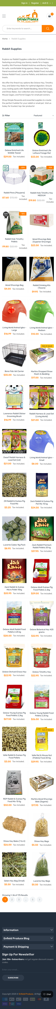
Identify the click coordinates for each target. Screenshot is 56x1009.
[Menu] (5, 16)
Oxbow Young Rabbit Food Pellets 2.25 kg (42, 714)
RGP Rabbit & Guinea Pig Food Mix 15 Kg (14, 800)
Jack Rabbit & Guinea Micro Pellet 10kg (14, 588)
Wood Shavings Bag (14, 285)
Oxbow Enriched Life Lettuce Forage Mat (41, 151)
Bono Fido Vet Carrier (14, 371)
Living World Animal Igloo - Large (14, 328)
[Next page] (39, 899)
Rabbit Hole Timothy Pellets (14, 240)
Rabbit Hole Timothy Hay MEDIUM (41, 194)
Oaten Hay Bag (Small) (14, 881)
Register (35, 3)
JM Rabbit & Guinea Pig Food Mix (14, 502)
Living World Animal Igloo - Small (42, 458)
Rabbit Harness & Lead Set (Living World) (41, 415)
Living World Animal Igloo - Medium (42, 329)
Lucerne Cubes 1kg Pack (14, 545)
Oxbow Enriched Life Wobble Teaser (14, 151)
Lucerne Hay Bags (41, 881)
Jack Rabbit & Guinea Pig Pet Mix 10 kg (41, 502)
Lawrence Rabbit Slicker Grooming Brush (14, 414)
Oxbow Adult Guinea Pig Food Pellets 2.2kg (42, 588)
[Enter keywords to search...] (48, 28)
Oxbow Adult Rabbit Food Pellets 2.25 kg (14, 630)
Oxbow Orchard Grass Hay (14, 672)
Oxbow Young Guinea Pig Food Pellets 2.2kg (14, 714)
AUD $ (45, 3)
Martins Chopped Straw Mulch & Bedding (41, 372)
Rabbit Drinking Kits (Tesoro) (41, 286)
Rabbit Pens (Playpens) (14, 193)
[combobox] (22, 28)
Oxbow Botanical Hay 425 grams (41, 630)
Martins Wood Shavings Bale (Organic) (41, 800)
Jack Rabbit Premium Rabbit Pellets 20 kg (41, 546)
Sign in (24, 3)
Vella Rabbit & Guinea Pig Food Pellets (14, 756)
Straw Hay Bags (41, 841)
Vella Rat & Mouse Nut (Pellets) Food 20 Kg (42, 756)
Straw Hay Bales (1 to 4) (14, 841)
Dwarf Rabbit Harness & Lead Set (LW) (14, 458)
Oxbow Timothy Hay (41, 672)
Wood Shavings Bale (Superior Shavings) (41, 240)
